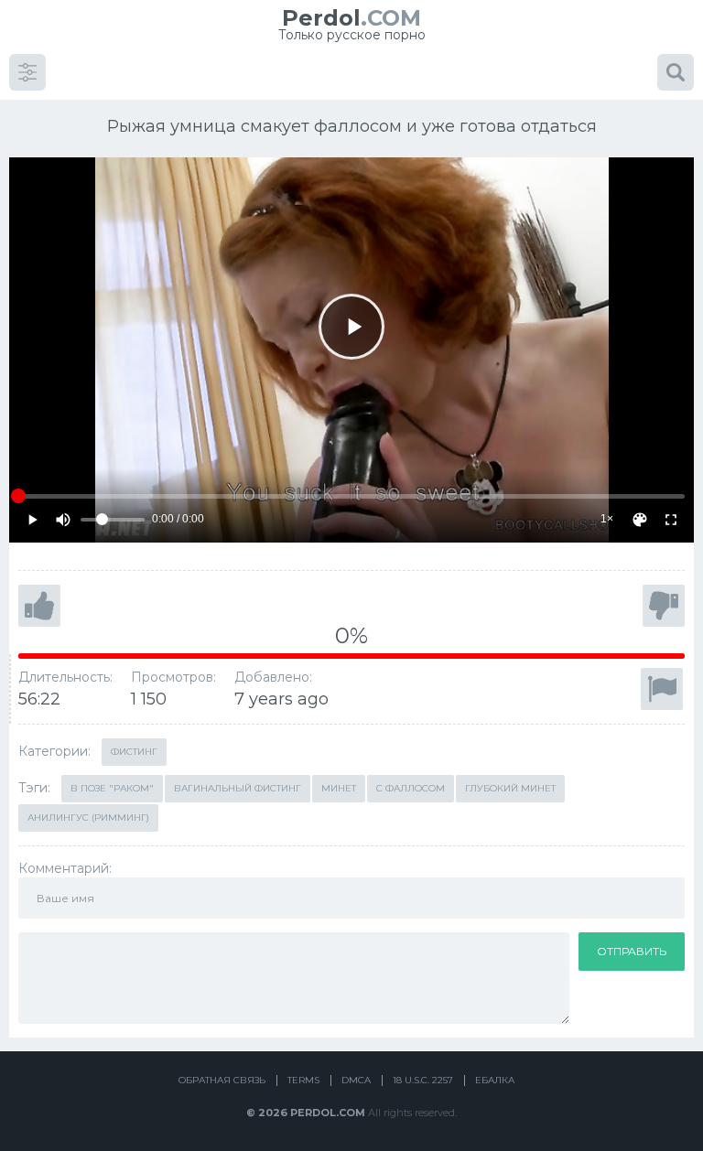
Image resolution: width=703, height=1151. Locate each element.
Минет (338, 788)
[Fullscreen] (671, 519)
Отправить (631, 951)
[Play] (351, 327)
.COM (351, 18)
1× (606, 518)
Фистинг (134, 752)
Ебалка (494, 1080)
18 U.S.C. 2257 (423, 1080)
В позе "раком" (112, 788)
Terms (303, 1080)
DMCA (356, 1080)
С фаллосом (410, 788)
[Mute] (63, 519)
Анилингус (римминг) (88, 817)
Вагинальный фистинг (237, 788)
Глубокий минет (510, 788)
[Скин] (640, 519)
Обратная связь (221, 1080)
